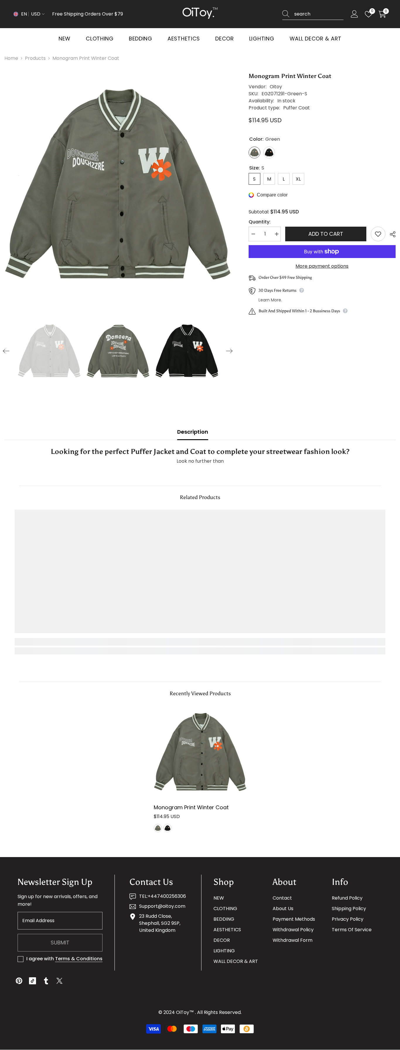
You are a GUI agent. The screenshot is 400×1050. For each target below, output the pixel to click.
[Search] (312, 14)
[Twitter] (59, 981)
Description (192, 431)
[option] (117, 185)
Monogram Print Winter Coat (191, 807)
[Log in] (354, 14)
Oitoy (276, 86)
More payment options (321, 266)
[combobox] (318, 14)
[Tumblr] (46, 981)
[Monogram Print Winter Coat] (200, 752)
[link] (61, 642)
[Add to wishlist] (378, 234)
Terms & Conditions (78, 958)
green (158, 828)
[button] (6, 351)
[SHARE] (390, 234)
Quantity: (260, 221)
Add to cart (325, 234)
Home (11, 58)
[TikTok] (32, 981)
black (167, 828)
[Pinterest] (19, 981)
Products (35, 58)
